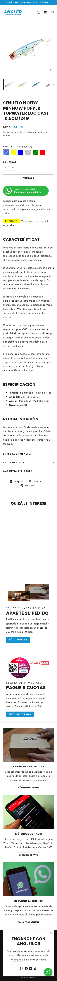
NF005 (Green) (35, 153)
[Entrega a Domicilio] (28, 745)
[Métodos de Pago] (28, 812)
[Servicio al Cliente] (28, 879)
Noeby (7, 97)
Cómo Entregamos (28, 787)
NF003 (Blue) (21, 153)
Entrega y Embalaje (17, 454)
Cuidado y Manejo (16, 462)
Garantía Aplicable (17, 471)
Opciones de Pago (28, 855)
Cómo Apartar (18, 639)
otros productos (41, 221)
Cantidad (10, 162)
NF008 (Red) (43, 153)
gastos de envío (14, 132)
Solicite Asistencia (28, 922)
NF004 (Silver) (28, 153)
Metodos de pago (20, 714)
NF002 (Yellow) (13, 153)
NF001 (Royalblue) (6, 153)
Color (17, 146)
